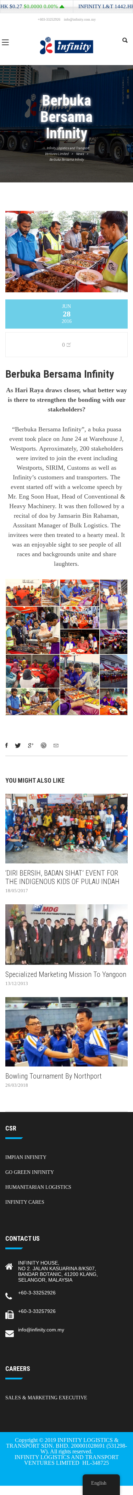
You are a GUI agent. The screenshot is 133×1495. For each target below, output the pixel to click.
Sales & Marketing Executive (46, 1397)
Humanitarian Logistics (38, 1187)
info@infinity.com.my (41, 1329)
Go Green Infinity (29, 1172)
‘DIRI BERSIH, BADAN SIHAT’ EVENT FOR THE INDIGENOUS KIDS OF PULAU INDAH (62, 877)
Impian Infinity (25, 1157)
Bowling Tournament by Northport (53, 1076)
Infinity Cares (24, 1202)
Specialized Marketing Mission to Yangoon (65, 974)
